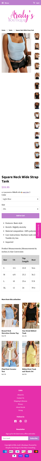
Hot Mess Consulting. (28, 448)
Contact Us (20, 398)
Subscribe (34, 438)
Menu (6, 3)
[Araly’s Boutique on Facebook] (15, 422)
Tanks (10, 30)
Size (3, 204)
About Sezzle (20, 407)
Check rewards (38, 230)
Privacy (20, 404)
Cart (37, 3)
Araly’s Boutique (22, 445)
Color (4, 195)
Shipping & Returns (20, 401)
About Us (20, 395)
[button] (20, 192)
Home (3, 30)
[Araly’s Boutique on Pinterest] (20, 422)
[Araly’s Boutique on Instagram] (25, 422)
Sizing (20, 410)
